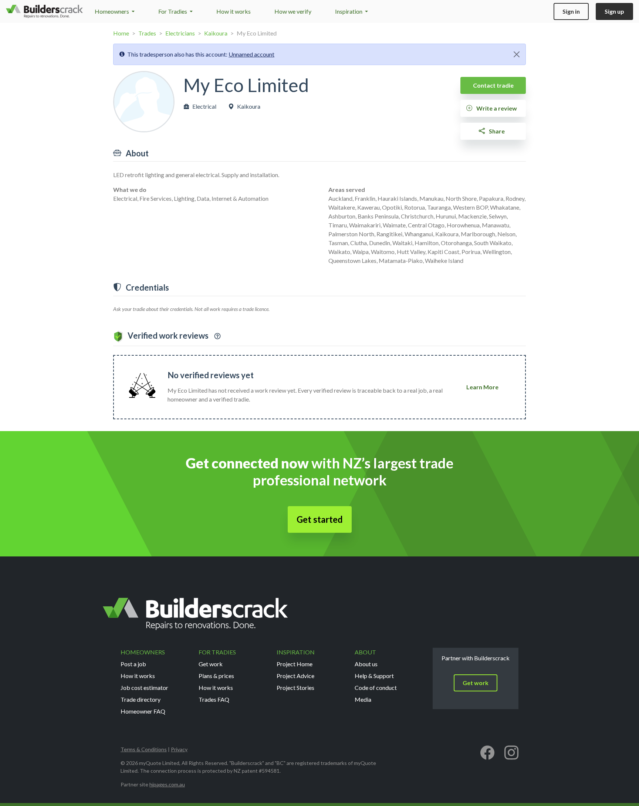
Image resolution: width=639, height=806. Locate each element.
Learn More (482, 386)
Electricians (180, 33)
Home (121, 33)
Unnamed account (251, 54)
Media (363, 699)
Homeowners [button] (112, 11)
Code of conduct (376, 687)
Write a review (496, 108)
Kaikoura (215, 33)
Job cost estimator (144, 687)
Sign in (571, 11)
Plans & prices (216, 675)
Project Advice (295, 675)
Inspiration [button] (349, 11)
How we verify (292, 11)
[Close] (516, 54)
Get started (320, 519)
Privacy (179, 749)
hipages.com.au (167, 784)
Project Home (294, 663)
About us (366, 663)
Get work (211, 663)
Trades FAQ (214, 699)
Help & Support (374, 675)
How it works (233, 11)
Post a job (133, 663)
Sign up (614, 11)
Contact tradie (493, 85)
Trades (147, 33)
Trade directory (140, 699)
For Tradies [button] (173, 11)
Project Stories (295, 687)
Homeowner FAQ (143, 711)
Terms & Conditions (144, 749)
